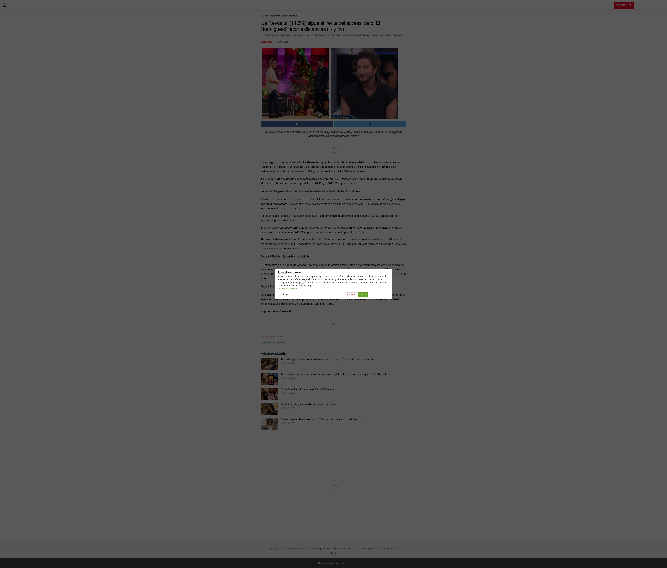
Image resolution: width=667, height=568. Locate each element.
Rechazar (351, 294)
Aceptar (363, 294)
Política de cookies (287, 288)
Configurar (284, 294)
